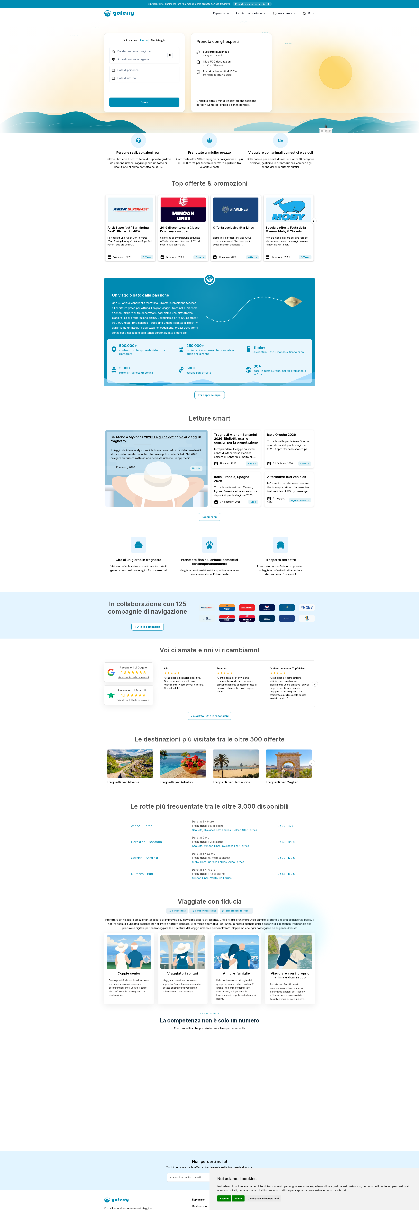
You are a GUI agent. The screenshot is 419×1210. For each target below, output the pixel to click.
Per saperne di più (209, 395)
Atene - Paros (141, 826)
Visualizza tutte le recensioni (209, 716)
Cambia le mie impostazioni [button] (263, 1198)
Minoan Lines (212, 846)
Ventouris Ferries (221, 878)
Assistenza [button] (285, 13)
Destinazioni (199, 1206)
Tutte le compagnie (147, 626)
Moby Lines (199, 862)
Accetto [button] (224, 1198)
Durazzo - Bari (142, 874)
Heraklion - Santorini (147, 842)
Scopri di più (209, 517)
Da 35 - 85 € (285, 826)
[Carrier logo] (207, 607)
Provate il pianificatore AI (250, 4)
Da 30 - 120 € (286, 857)
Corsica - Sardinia (144, 858)
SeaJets (197, 830)
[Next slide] (314, 221)
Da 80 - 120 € (286, 842)
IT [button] (309, 13)
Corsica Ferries (217, 862)
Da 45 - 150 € (286, 874)
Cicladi (180, 454)
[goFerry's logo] (120, 13)
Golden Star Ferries (244, 830)
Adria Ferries (236, 862)
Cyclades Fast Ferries (217, 830)
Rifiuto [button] (238, 1198)
